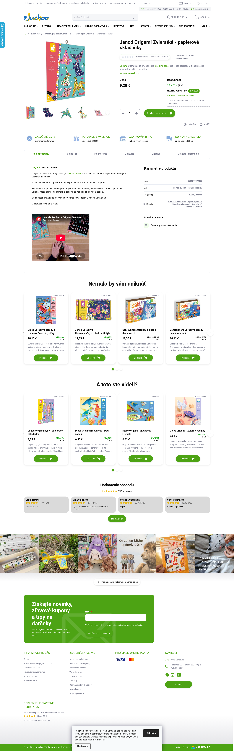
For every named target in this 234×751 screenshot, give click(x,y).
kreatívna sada (162, 66)
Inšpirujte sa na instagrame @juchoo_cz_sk (119, 582)
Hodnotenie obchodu (80, 3)
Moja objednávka (76, 693)
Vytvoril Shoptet (182, 747)
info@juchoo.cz (177, 660)
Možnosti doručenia (181, 95)
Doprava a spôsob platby (56, 3)
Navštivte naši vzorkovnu (34, 672)
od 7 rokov (177, 188)
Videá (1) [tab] (72, 153)
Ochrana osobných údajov (80, 685)
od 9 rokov (187, 188)
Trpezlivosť (197, 204)
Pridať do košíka (156, 113)
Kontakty (131, 3)
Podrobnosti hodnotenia (159, 57)
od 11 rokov (197, 188)
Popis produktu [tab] (40, 153)
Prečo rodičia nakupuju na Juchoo (38, 663)
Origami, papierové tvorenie (164, 225)
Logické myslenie (194, 201)
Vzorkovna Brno (116, 3)
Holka (191, 195)
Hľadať (135, 17)
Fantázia (190, 207)
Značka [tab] (156, 153)
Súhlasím (151, 733)
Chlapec (198, 195)
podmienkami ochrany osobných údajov (126, 625)
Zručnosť (198, 207)
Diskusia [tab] (129, 153)
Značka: (182, 58)
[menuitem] (31, 26)
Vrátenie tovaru (99, 3)
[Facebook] (167, 674)
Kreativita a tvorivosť (177, 201)
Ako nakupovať (75, 689)
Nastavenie (82, 746)
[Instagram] (172, 674)
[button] (113, 369)
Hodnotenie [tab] (100, 153)
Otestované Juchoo (32, 668)
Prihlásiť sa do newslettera (99, 633)
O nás (26, 659)
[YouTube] (179, 674)
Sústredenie (186, 204)
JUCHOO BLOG (30, 676)
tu (104, 739)
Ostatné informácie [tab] (188, 153)
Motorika (176, 204)
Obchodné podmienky (33, 3)
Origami (123, 66)
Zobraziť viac (117, 518)
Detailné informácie (128, 73)
